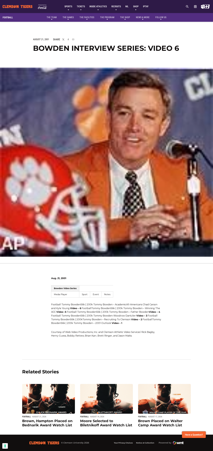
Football (26, 416)
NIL (127, 6)
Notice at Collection (145, 443)
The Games (68, 17)
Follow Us (160, 17)
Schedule (195, 6)
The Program (107, 17)
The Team (52, 17)
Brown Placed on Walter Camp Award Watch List (160, 423)
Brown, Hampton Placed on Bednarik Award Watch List (47, 423)
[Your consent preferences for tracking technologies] (5, 446)
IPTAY (146, 6)
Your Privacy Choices (123, 443)
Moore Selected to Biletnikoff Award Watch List (106, 423)
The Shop (125, 17)
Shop (136, 6)
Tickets (81, 6)
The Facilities (87, 17)
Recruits (116, 6)
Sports (68, 6)
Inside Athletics (98, 6)
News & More (143, 17)
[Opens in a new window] (205, 6)
